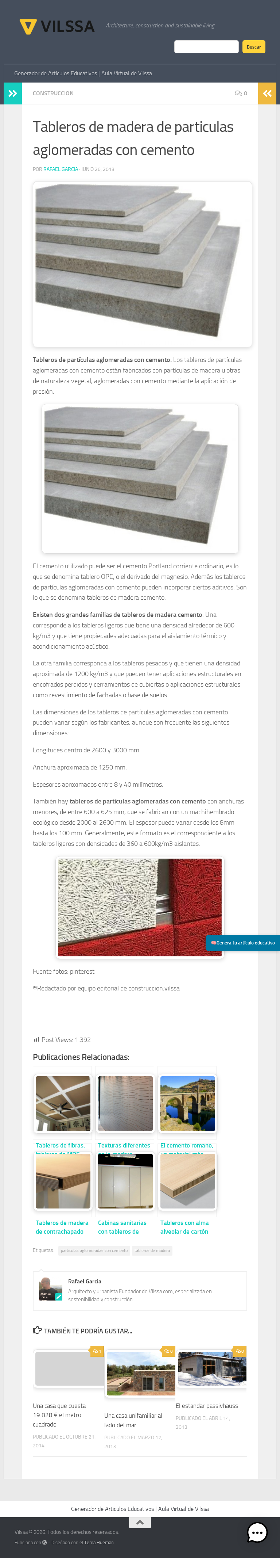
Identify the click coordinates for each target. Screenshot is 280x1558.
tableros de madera (152, 1250)
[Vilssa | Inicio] (56, 26)
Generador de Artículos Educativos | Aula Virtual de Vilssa (83, 73)
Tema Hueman (99, 1542)
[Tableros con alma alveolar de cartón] (187, 1180)
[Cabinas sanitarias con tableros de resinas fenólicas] (124, 1180)
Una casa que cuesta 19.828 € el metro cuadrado (59, 1415)
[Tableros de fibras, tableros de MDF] (62, 1103)
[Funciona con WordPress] (44, 1542)
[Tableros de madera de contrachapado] (62, 1180)
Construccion (53, 93)
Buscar (254, 47)
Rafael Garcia (60, 169)
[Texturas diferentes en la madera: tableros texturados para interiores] (124, 1103)
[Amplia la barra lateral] (13, 93)
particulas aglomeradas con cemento (94, 1250)
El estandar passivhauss (207, 1405)
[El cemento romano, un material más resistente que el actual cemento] (187, 1103)
